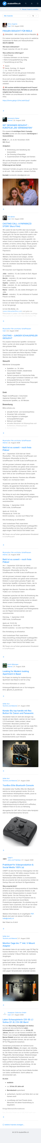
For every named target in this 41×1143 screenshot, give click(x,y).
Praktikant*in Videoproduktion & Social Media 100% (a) (18, 865)
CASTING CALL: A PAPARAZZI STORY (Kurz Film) (17, 224)
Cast (9, 26)
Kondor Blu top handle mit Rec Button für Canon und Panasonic (18, 711)
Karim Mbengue (13, 664)
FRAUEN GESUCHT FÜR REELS (17, 31)
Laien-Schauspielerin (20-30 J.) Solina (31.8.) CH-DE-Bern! (18, 1020)
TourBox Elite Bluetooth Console (18, 785)
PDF (32, 914)
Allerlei (10, 120)
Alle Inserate (8, 16)
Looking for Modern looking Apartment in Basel (16, 672)
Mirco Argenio (12, 24)
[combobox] (16, 16)
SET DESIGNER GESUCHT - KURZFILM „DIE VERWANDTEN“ (17, 126)
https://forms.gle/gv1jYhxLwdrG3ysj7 (16, 100)
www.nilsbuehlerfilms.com (12, 311)
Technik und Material (10, 706)
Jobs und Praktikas (14, 860)
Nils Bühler (11, 217)
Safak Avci (6, 704)
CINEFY (10, 858)
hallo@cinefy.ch (8, 918)
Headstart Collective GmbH (17, 1012)
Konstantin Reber (13, 118)
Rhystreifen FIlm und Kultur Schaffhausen (17, 328)
